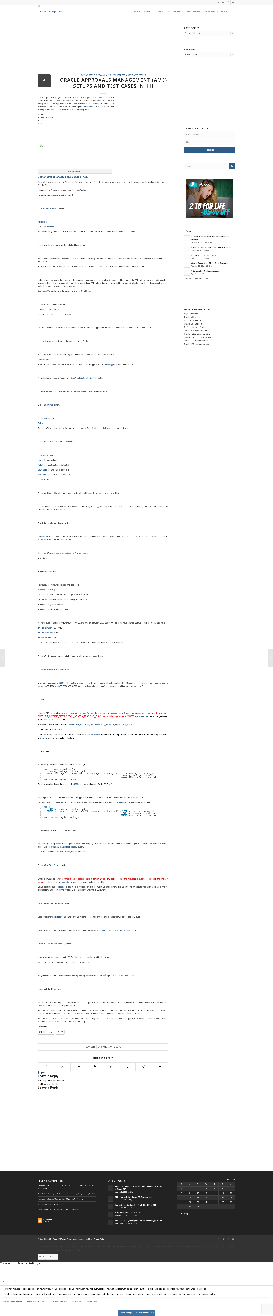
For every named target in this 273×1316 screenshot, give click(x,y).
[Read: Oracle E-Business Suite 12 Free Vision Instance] (187, 249)
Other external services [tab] (58, 1301)
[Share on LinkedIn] (111, 1067)
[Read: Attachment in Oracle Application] (187, 273)
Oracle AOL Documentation (196, 330)
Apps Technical (113, 75)
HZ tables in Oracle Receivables (204, 255)
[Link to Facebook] (214, 2)
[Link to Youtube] (233, 2)
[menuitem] (137, 12)
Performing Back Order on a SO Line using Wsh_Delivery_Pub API (70, 1193)
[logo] (50, 12)
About (75, 1239)
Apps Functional (97, 75)
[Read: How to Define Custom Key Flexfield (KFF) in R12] (110, 1206)
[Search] (232, 12)
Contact (81, 1239)
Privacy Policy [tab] (92, 1301)
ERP (123, 75)
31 (198, 1206)
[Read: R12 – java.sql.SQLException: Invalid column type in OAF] (110, 1222)
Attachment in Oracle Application (205, 271)
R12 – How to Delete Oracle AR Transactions (133, 1197)
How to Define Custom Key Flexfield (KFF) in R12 (135, 1205)
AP (86, 75)
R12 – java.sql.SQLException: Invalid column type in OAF (138, 1221)
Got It (41, 1256)
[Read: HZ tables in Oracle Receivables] (187, 257)
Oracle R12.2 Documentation (197, 334)
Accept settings (125, 1313)
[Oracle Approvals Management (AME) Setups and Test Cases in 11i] (44, 80)
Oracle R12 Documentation (196, 344)
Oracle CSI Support (193, 324)
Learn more (52, 1256)
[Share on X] (62, 1067)
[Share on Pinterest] (95, 1067)
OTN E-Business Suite (194, 327)
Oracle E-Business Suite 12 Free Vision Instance (211, 247)
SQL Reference (191, 314)
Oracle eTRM (190, 317)
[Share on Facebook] (46, 1067)
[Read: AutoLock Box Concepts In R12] (110, 1214)
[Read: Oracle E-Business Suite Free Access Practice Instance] (187, 238)
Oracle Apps (132, 75)
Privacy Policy (99, 1239)
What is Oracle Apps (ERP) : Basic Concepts (209, 263)
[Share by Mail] (160, 1067)
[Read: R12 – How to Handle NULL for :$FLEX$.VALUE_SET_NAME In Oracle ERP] (110, 1188)
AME (83, 75)
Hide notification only (145, 1313)
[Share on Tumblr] (127, 1067)
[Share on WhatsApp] (79, 1067)
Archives (89, 1239)
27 (223, 1202)
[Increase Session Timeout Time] (2, 658)
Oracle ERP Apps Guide (110, 1047)
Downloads (57, 1204)
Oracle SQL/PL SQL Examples (198, 337)
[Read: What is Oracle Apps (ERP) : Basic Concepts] (187, 265)
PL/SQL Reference (192, 320)
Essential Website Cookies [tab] (12, 1301)
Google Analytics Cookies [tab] (36, 1301)
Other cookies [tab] (77, 1301)
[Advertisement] (107, 50)
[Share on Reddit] (144, 1067)
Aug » (186, 1214)
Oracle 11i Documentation (196, 341)
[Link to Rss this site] (218, 2)
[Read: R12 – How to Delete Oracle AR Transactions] (110, 1199)
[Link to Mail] (223, 2)
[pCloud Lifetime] (209, 217)
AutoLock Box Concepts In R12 (128, 1213)
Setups (142, 75)
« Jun (179, 1214)
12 (214, 1193)
